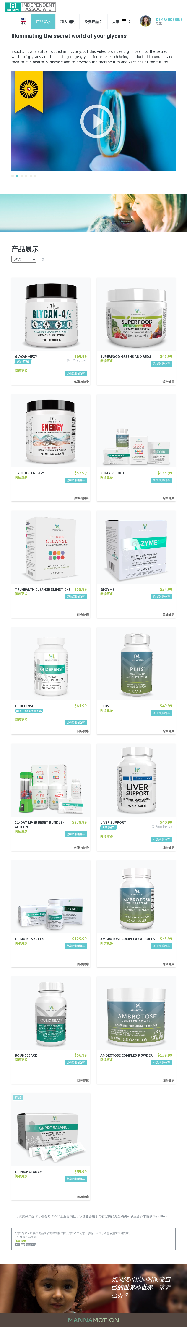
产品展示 (43, 21)
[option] (93, 116)
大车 (121, 21)
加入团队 (67, 21)
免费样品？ (93, 21)
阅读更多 (21, 365)
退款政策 (20, 1235)
